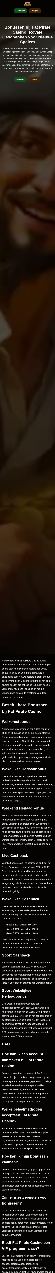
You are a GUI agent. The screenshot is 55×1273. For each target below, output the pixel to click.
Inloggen (35, 11)
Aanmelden (20, 11)
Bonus (34, 79)
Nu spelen (20, 79)
